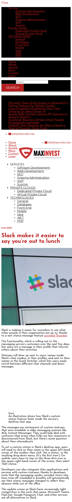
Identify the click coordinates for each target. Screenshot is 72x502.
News (11, 70)
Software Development (30, 11)
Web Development (27, 14)
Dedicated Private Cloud (30, 31)
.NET (18, 53)
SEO (18, 16)
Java (18, 50)
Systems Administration (30, 19)
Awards (13, 67)
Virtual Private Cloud (28, 33)
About (12, 64)
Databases (22, 42)
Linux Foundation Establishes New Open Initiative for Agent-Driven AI (34, 110)
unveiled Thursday (55, 335)
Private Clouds (17, 28)
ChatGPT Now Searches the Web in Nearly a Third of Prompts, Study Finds (37, 127)
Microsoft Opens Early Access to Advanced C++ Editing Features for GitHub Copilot (38, 104)
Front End (21, 45)
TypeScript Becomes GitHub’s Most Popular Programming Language (36, 121)
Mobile (19, 47)
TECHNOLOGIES (19, 36)
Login (12, 76)
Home (12, 61)
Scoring (20, 25)
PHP (18, 56)
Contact (13, 73)
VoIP (18, 22)
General (20, 39)
